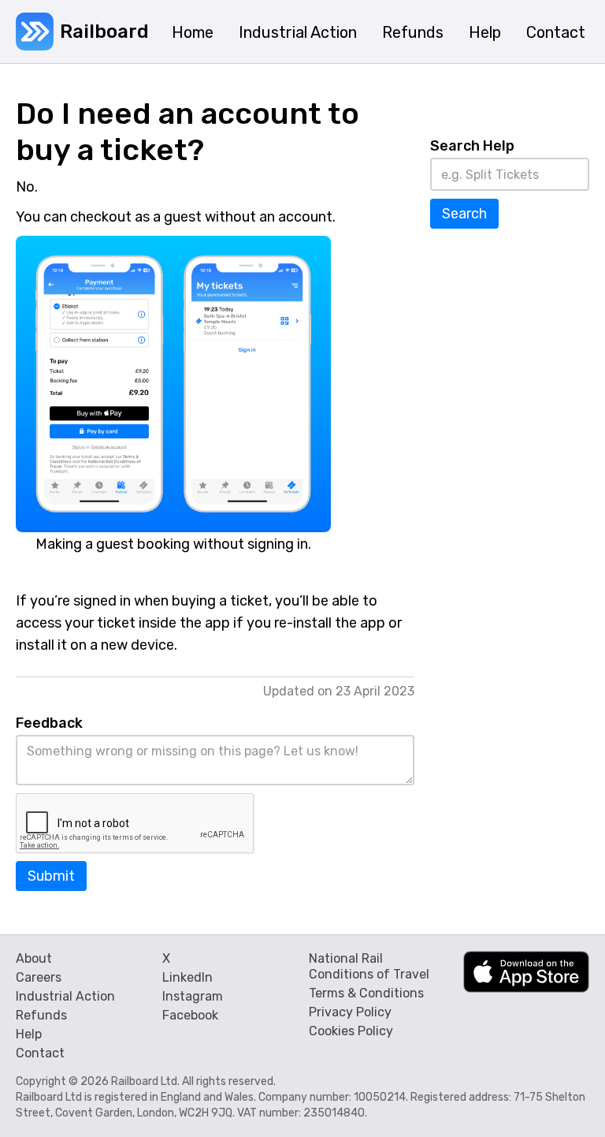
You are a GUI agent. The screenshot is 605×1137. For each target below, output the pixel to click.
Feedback (49, 723)
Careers (38, 977)
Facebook (190, 1015)
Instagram (192, 996)
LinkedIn (187, 977)
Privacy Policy (350, 1012)
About (34, 958)
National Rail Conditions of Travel (369, 966)
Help (29, 1034)
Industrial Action (65, 996)
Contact (40, 1053)
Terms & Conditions (366, 993)
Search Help (472, 146)
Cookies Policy (351, 1030)
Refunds (41, 1015)
